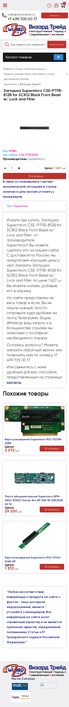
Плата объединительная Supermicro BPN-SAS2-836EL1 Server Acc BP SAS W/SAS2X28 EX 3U (34, 500)
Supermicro (10, 84)
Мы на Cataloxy (23, 678)
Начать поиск (56, 44)
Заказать (55, 15)
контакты (14, 382)
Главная (7, 69)
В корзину (36, 176)
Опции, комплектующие (29, 69)
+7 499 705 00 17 (22, 19)
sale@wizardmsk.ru (21, 14)
